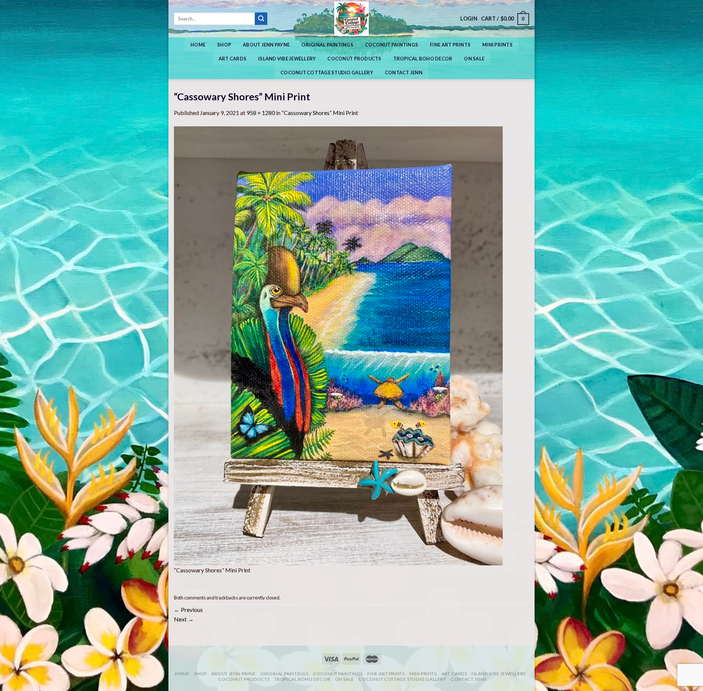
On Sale (474, 59)
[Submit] (261, 18)
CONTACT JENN (404, 72)
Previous (188, 609)
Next (184, 619)
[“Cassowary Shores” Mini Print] (338, 345)
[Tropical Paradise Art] (351, 18)
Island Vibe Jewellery (287, 59)
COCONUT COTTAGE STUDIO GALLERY (326, 72)
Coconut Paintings (391, 45)
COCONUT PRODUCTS (354, 59)
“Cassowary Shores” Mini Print (320, 112)
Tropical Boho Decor (423, 59)
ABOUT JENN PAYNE (266, 45)
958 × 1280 (260, 112)
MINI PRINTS (497, 45)
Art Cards (232, 59)
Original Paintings (327, 45)
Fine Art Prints (450, 45)
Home (197, 45)
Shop (224, 45)
